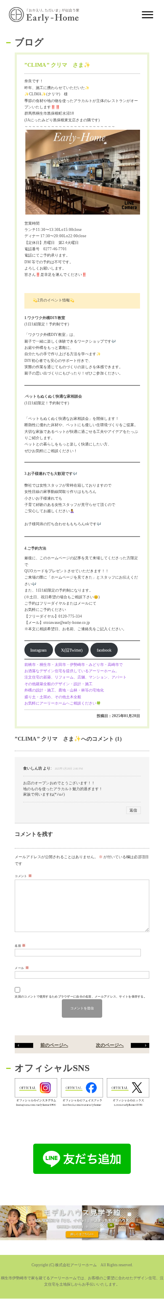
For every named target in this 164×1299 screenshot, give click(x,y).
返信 (133, 810)
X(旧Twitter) (71, 650)
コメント (23, 876)
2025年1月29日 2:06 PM (69, 768)
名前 (20, 945)
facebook (104, 650)
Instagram (38, 650)
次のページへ (110, 1045)
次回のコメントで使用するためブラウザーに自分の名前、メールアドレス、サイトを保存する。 (81, 996)
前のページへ (54, 1045)
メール (22, 968)
